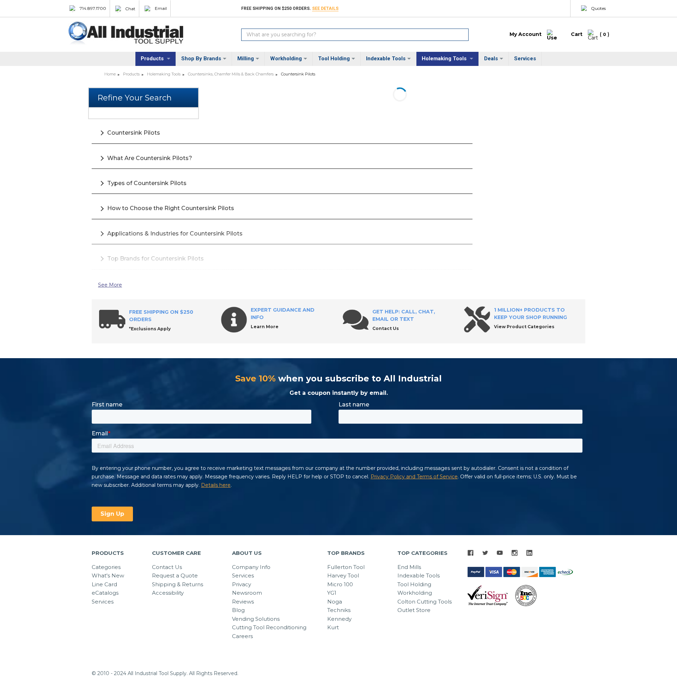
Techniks (338, 610)
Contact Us (167, 567)
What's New (108, 575)
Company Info (251, 567)
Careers (242, 636)
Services (525, 58)
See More (110, 285)
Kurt (333, 627)
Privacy (241, 584)
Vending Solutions (256, 619)
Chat (130, 8)
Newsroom (247, 592)
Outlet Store (414, 610)
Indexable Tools (385, 58)
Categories (106, 567)
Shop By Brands (201, 58)
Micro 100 (340, 584)
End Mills (409, 567)
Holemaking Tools (445, 58)
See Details (325, 8)
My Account (526, 34)
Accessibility (168, 592)
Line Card (104, 584)
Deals (491, 58)
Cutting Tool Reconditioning (269, 627)
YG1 (331, 592)
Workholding (286, 58)
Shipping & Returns (177, 584)
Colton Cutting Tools (424, 601)
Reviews (243, 601)
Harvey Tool (343, 575)
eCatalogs (105, 592)
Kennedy (339, 619)
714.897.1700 (93, 8)
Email (161, 8)
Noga (334, 601)
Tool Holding (334, 58)
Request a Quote (175, 575)
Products (153, 58)
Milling (245, 58)
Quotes (598, 8)
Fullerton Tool (346, 567)
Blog (238, 610)
